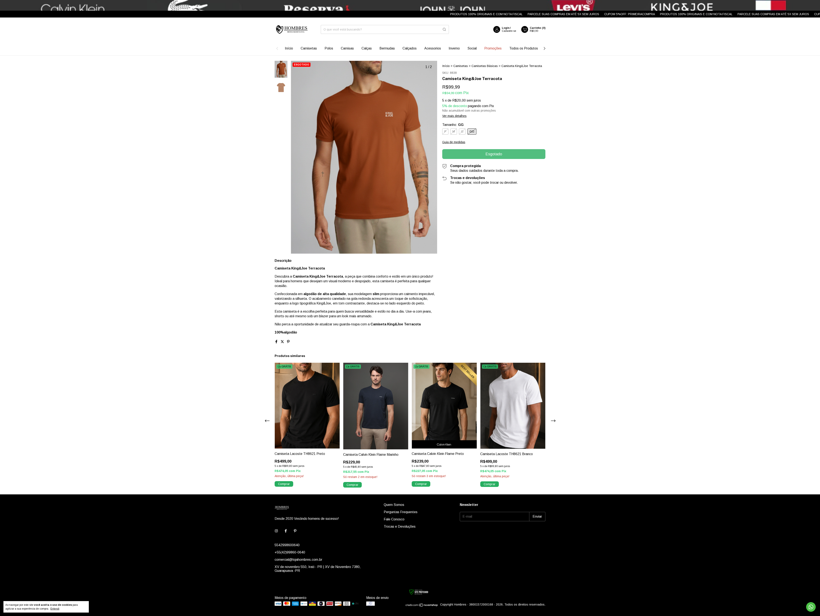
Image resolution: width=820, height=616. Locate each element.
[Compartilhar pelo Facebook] (277, 342)
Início (289, 48)
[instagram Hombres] (276, 531)
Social (472, 48)
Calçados (410, 48)
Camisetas (309, 48)
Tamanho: (453, 125)
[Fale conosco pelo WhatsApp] (811, 607)
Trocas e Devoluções (400, 526)
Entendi (54, 608)
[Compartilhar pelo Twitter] (283, 342)
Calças (367, 48)
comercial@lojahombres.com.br (298, 559)
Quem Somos (394, 505)
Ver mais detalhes (454, 116)
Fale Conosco (394, 519)
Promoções (493, 48)
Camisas (347, 48)
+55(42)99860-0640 (290, 552)
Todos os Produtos (523, 48)
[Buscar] (444, 29)
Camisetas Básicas (485, 66)
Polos (329, 48)
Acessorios (432, 48)
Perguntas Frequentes (400, 512)
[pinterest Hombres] (295, 531)
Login (505, 27)
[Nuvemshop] (421, 605)
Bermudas (387, 48)
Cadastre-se (509, 30)
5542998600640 (287, 545)
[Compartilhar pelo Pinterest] (288, 342)
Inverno (454, 48)
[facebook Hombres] (285, 531)
